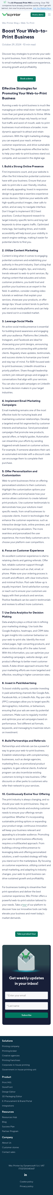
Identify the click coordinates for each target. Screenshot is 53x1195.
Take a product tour (26, 934)
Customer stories (10, 1147)
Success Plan (8, 1126)
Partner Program (10, 1131)
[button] (49, 14)
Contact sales (8, 1152)
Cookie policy (26, 1181)
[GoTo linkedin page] (25, 1175)
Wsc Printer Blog (10, 23)
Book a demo (37, 15)
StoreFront (7, 1087)
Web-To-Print (27, 23)
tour (24, 904)
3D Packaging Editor (12, 1096)
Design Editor (8, 1091)
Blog (4, 1122)
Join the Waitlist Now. (42, 8)
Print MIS (6, 1082)
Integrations (8, 1105)
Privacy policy (26, 1186)
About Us (6, 1142)
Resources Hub (9, 1117)
